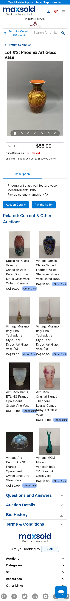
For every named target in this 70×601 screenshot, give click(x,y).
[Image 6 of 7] (48, 133)
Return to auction (20, 44)
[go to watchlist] (56, 11)
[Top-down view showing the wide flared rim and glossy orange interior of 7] (28, 133)
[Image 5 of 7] (42, 133)
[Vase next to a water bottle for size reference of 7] (21, 133)
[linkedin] (35, 596)
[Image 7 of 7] (55, 133)
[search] (63, 33)
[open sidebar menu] (63, 11)
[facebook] (14, 596)
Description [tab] (22, 174)
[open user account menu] (48, 11)
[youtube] (45, 596)
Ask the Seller (44, 204)
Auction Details (16, 204)
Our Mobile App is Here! (35, 2)
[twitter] (24, 596)
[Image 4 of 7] (35, 133)
